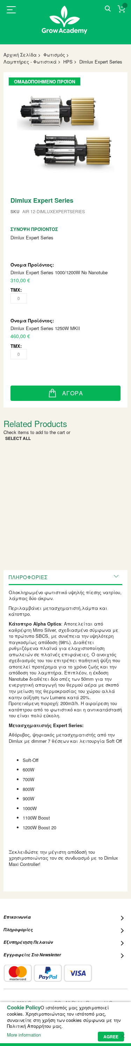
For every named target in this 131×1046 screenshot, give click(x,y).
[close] (122, 1036)
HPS (68, 61)
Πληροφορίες (28, 577)
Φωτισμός (54, 54)
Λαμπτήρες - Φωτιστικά (30, 61)
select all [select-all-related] (18, 438)
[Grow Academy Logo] (65, 24)
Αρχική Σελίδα (20, 54)
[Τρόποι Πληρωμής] (47, 973)
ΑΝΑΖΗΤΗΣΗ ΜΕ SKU (108, 9)
